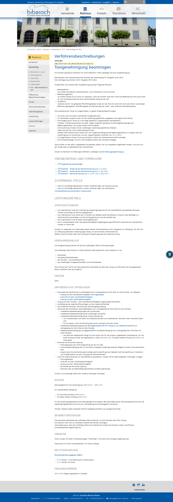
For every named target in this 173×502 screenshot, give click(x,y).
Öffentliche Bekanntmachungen (37, 96)
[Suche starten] (143, 2)
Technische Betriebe (37, 107)
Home (39, 49)
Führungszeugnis (97, 295)
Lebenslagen (35, 84)
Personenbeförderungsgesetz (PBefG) (68, 455)
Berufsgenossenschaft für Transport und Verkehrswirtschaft (110, 326)
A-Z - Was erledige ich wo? (71, 49)
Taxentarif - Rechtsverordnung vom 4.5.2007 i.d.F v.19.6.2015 (84, 174)
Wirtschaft (139, 13)
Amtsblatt (33, 62)
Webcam (115, 2)
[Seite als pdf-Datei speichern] (143, 485)
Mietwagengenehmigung (114, 152)
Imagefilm (107, 2)
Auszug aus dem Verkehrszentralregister (75, 299)
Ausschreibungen (36, 121)
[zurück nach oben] (133, 485)
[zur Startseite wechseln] (38, 16)
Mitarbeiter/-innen (38, 72)
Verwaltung (55, 49)
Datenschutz (96, 2)
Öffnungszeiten (36, 75)
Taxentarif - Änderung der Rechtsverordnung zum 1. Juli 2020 (84, 171)
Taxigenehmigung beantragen (71, 164)
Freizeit (101, 13)
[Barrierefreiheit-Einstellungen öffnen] (169, 254)
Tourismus (119, 13)
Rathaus (85, 13)
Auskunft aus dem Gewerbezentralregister (76, 297)
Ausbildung (33, 116)
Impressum (85, 2)
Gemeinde (67, 13)
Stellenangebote (36, 112)
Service (32, 126)
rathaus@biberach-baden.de (118, 498)
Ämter (31, 102)
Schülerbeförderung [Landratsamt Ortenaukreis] (73, 191)
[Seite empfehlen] (138, 485)
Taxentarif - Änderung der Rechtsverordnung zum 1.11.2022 (83, 169)
